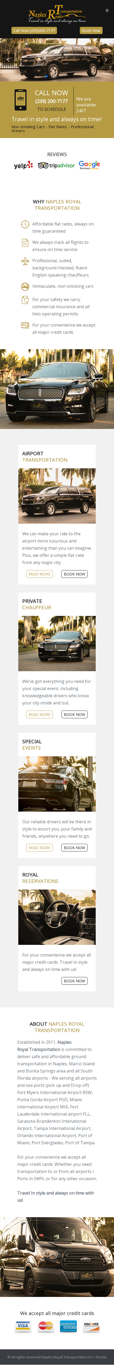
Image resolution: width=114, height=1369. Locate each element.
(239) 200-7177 (51, 101)
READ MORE (39, 574)
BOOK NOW (74, 574)
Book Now (91, 30)
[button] (106, 59)
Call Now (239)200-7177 (34, 30)
